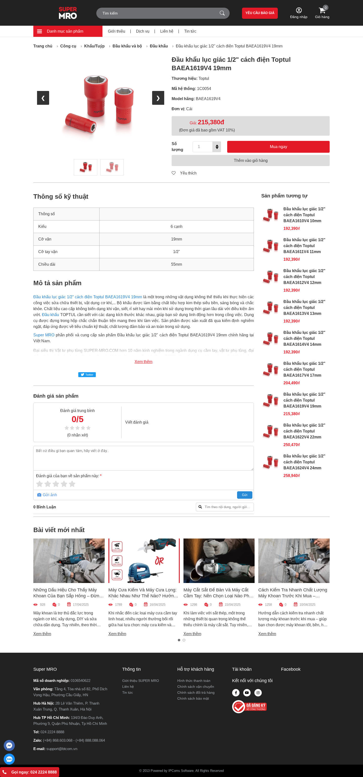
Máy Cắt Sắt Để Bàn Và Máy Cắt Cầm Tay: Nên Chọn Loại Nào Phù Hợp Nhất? (217, 595)
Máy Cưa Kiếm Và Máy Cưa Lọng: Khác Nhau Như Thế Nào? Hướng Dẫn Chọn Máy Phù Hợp (142, 595)
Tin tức (190, 31)
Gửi (244, 495)
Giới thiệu (116, 31)
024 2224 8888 (52, 732)
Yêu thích (188, 173)
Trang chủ (42, 46)
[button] (179, 640)
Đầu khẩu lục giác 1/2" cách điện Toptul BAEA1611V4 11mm (304, 246)
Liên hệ (166, 31)
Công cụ (68, 46)
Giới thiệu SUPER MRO (140, 681)
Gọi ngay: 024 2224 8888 (34, 772)
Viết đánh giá (136, 422)
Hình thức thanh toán (193, 681)
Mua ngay (278, 147)
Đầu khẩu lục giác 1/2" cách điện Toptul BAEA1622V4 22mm (304, 431)
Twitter (89, 374)
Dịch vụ (142, 31)
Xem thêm (143, 362)
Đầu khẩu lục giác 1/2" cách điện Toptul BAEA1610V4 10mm (304, 215)
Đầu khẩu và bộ (127, 46)
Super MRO (43, 335)
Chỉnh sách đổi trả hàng (196, 692)
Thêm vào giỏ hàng (251, 160)
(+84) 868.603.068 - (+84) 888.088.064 (74, 740)
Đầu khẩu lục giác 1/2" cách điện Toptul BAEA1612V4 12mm (304, 277)
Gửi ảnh (49, 495)
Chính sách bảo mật (193, 698)
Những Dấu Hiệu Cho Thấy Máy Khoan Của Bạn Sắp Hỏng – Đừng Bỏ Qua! (67, 595)
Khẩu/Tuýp (94, 46)
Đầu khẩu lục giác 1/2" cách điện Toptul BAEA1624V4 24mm (304, 462)
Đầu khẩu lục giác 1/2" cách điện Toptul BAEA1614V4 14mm (304, 338)
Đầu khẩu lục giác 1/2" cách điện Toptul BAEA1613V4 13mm (304, 308)
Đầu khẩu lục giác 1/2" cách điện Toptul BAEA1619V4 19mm (229, 46)
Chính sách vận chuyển (195, 687)
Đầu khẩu (159, 46)
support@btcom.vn (61, 749)
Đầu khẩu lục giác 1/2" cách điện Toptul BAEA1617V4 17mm (304, 369)
